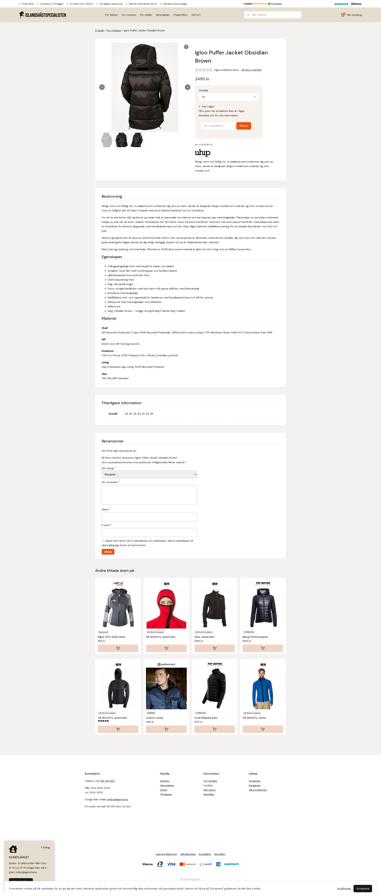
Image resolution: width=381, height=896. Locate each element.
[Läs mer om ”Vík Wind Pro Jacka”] (263, 729)
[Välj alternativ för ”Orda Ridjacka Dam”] (214, 729)
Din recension (111, 482)
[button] (187, 87)
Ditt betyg (108, 468)
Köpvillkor (209, 794)
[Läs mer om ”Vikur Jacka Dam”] (214, 648)
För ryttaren (129, 15)
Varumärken (163, 15)
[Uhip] (202, 153)
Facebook (254, 781)
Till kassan (166, 794)
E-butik (99, 30)
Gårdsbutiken (188, 854)
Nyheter (165, 781)
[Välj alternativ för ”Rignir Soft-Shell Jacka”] (118, 648)
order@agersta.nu (117, 799)
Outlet (163, 790)
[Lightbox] (186, 47)
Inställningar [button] (344, 888)
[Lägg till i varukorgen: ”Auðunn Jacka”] (166, 729)
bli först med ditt (252, 70)
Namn (106, 509)
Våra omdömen (258, 790)
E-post (107, 525)
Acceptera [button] (362, 888)
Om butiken (210, 781)
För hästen (111, 15)
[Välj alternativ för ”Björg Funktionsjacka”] (263, 648)
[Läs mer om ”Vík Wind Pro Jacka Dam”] (166, 648)
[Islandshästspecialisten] (42, 14)
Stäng (46, 847)
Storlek (203, 90)
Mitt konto (209, 790)
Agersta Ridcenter (166, 854)
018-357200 (107, 781)
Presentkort (181, 15)
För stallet (146, 15)
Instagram (255, 785)
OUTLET (196, 15)
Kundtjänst (205, 854)
